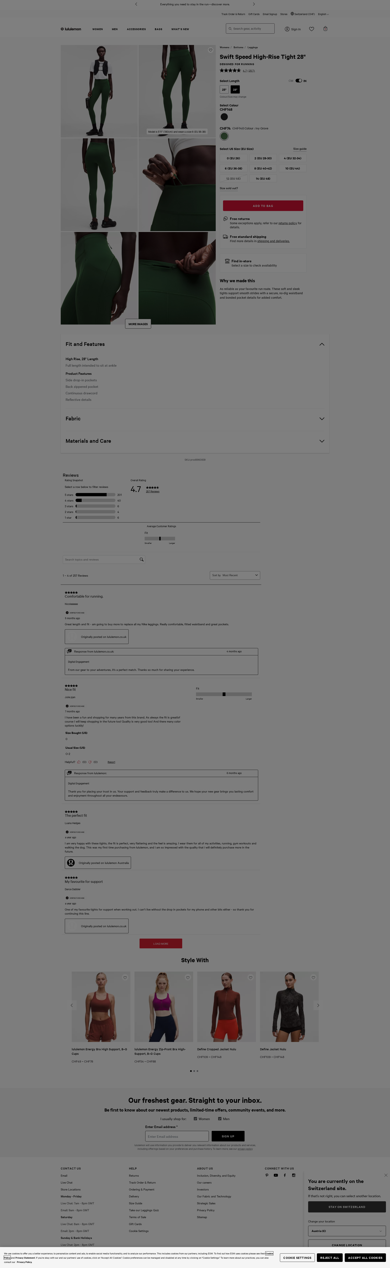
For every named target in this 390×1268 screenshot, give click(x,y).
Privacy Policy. (24, 1262)
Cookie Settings (297, 1257)
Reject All (329, 1257)
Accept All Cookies (365, 1257)
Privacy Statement (25, 1257)
